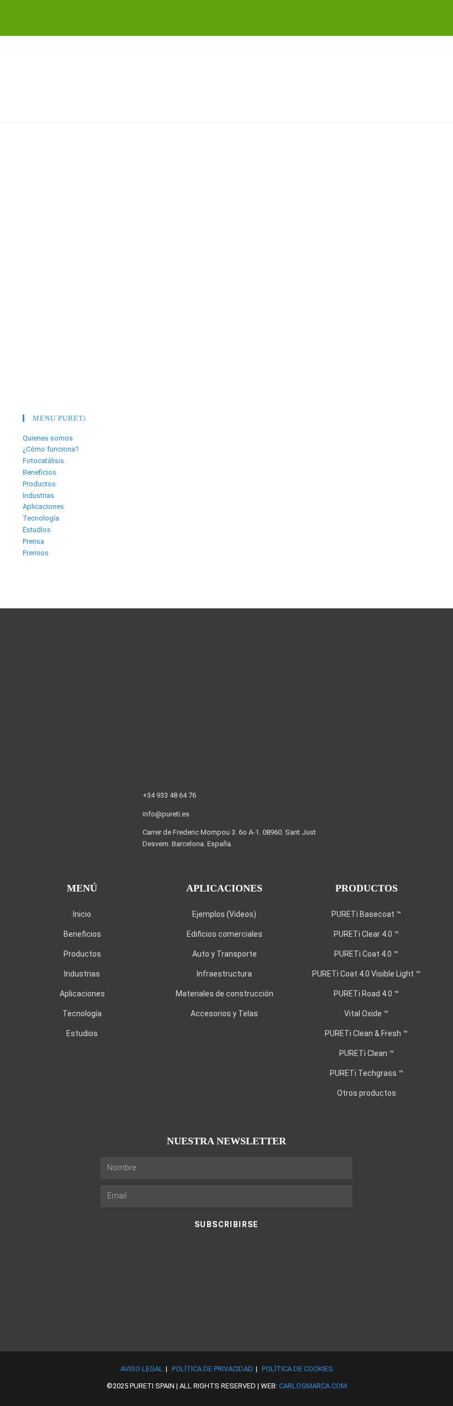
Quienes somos (48, 438)
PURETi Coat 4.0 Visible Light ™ (366, 973)
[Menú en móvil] (436, 107)
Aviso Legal (141, 1369)
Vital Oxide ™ (366, 1013)
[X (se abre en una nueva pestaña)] (199, 16)
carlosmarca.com (313, 1386)
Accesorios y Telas (224, 1013)
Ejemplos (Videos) (224, 914)
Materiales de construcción (224, 993)
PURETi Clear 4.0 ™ (366, 934)
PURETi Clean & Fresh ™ (366, 1033)
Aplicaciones (43, 506)
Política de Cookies (297, 1369)
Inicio (82, 914)
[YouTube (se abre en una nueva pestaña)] (239, 16)
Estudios (37, 530)
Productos (39, 484)
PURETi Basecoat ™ (366, 914)
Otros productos (366, 1093)
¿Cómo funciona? (51, 449)
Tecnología (41, 518)
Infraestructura (224, 973)
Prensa (33, 541)
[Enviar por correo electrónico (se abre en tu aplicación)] (256, 16)
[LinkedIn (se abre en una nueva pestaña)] (219, 16)
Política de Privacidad (212, 1369)
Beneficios (39, 472)
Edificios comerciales (224, 934)
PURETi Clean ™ (366, 1053)
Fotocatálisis (43, 461)
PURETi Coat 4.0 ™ (366, 953)
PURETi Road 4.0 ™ (366, 993)
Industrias (38, 495)
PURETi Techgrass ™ (366, 1073)
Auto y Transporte (224, 953)
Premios (36, 553)
